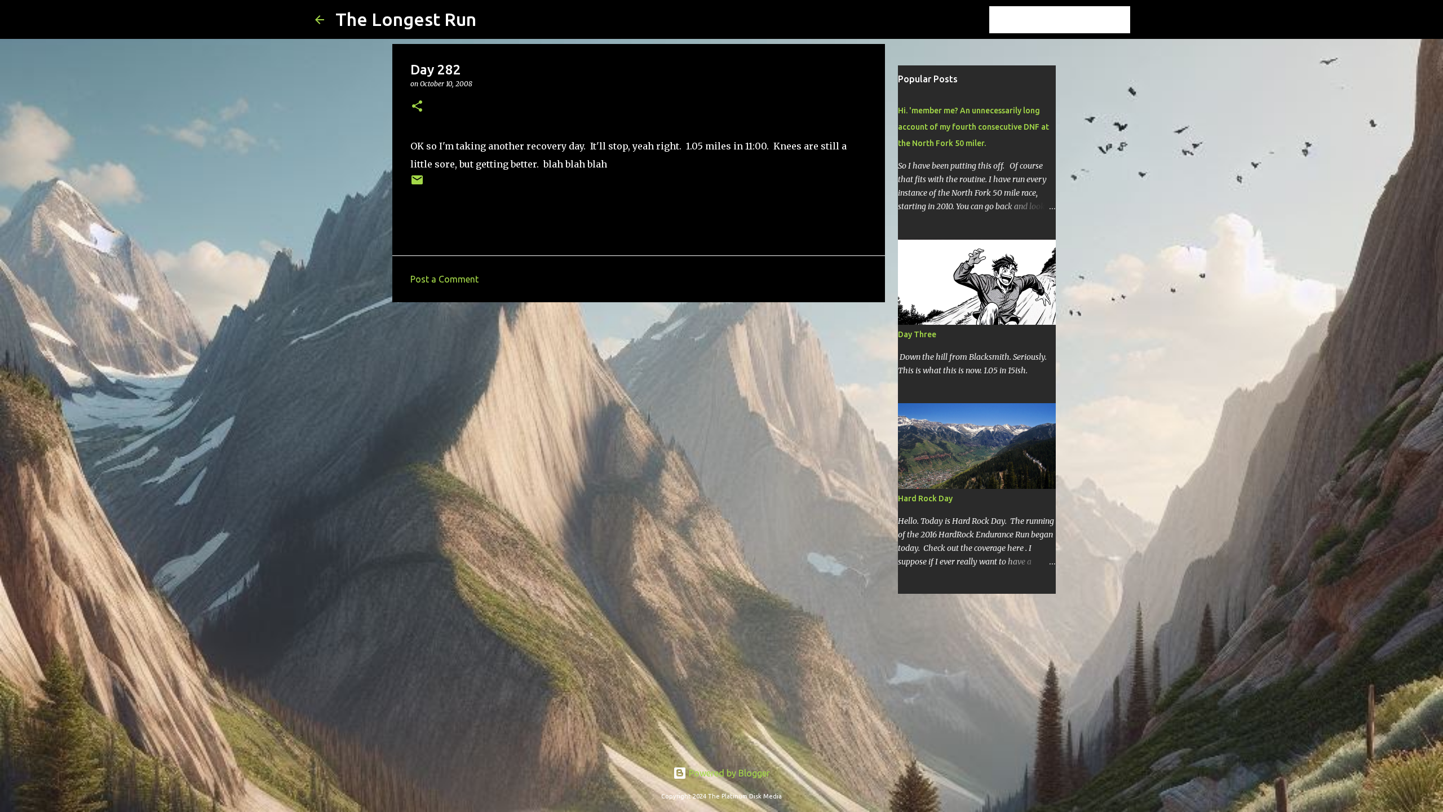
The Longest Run (405, 19)
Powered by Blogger (728, 773)
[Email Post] (417, 184)
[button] (417, 106)
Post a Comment (444, 279)
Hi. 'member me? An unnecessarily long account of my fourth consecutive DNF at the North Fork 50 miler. (973, 127)
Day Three (917, 334)
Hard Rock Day (925, 498)
